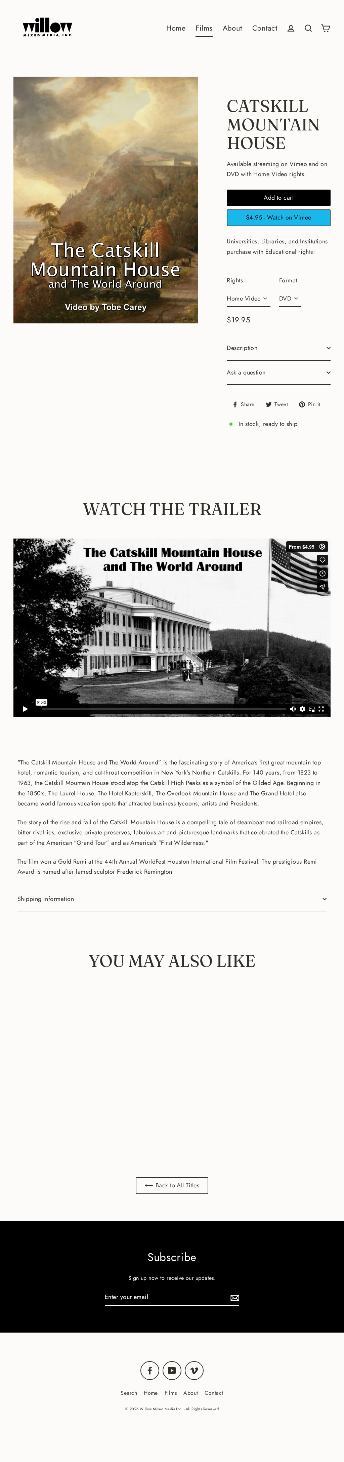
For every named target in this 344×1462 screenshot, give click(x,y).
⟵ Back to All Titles (172, 1185)
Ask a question (246, 372)
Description (242, 348)
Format (288, 280)
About (232, 28)
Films (204, 28)
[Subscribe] (233, 1297)
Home (176, 28)
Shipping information (45, 899)
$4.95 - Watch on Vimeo (279, 217)
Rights (235, 280)
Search (129, 1393)
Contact (264, 28)
